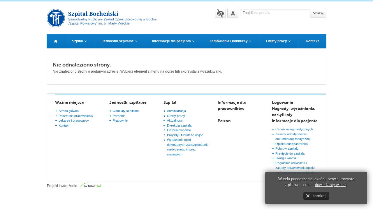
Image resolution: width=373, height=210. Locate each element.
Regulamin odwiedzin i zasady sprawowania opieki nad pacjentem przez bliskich (295, 167)
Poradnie (119, 116)
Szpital (169, 102)
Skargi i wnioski (286, 158)
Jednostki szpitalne (128, 102)
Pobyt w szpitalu (286, 148)
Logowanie (282, 102)
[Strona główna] (56, 41)
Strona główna (69, 111)
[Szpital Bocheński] (104, 25)
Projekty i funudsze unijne (185, 135)
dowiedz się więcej (330, 185)
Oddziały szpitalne (126, 111)
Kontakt (64, 125)
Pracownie (120, 120)
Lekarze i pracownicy (74, 120)
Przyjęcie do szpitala (290, 153)
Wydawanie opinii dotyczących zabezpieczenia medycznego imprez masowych (187, 147)
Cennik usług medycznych (294, 129)
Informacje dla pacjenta (294, 120)
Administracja (176, 111)
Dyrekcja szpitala (179, 125)
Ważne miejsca (69, 102)
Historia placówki (179, 130)
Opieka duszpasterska (291, 144)
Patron (224, 120)
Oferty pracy (176, 116)
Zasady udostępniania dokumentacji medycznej (292, 136)
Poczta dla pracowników (76, 116)
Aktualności (175, 120)
